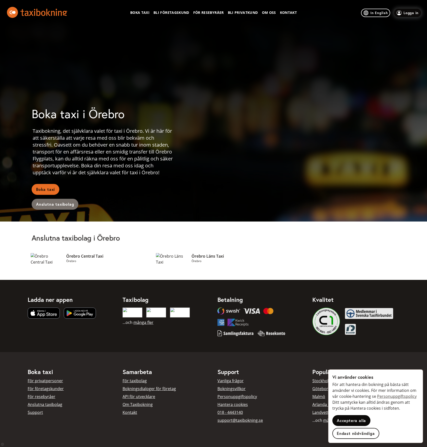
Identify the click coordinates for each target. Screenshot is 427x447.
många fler (143, 322)
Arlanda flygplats (327, 404)
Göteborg (321, 388)
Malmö (318, 396)
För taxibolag (135, 380)
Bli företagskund (171, 12)
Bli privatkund (243, 12)
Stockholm (322, 380)
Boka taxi (139, 12)
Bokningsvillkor (231, 388)
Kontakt (288, 12)
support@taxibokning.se (240, 420)
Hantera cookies (232, 404)
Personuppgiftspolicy (237, 396)
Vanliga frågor (230, 380)
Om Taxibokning (138, 404)
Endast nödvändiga (356, 433)
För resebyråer (208, 12)
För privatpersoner (45, 380)
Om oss (269, 12)
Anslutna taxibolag (55, 204)
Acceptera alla (351, 420)
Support (35, 412)
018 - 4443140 (230, 412)
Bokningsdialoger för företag (149, 388)
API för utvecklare (139, 396)
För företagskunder (46, 388)
